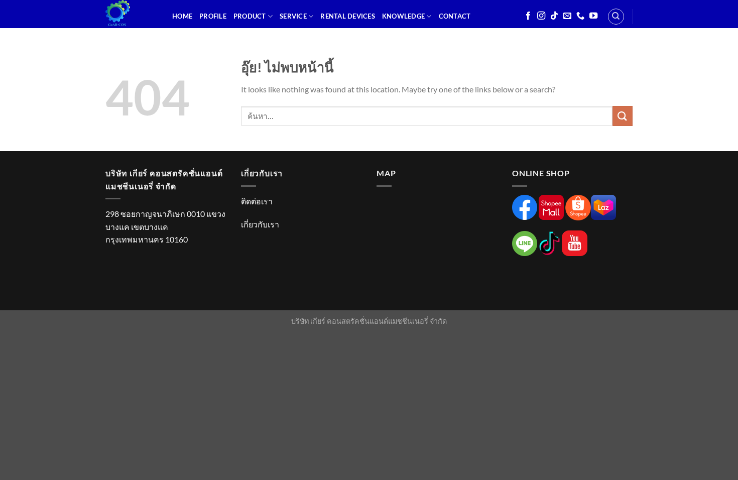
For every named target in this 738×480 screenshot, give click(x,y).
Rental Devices (347, 16)
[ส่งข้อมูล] (622, 116)
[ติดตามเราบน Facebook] (528, 16)
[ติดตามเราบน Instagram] (541, 16)
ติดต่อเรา (257, 201)
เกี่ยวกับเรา (260, 224)
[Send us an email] (567, 16)
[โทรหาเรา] (580, 16)
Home (182, 16)
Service (293, 16)
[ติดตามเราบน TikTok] (554, 16)
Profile (212, 16)
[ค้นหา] (616, 17)
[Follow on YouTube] (593, 16)
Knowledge (403, 16)
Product (249, 16)
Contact (455, 16)
